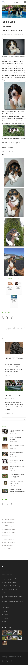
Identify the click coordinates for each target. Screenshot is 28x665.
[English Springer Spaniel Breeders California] (20, 632)
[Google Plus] (11, 317)
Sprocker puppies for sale (10, 579)
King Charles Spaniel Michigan (16, 438)
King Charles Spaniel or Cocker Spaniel (13, 586)
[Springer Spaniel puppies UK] (14, 638)
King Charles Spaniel (8, 545)
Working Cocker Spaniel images (16, 453)
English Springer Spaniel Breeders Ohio (14, 396)
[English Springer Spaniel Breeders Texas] (4, 638)
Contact (6, 614)
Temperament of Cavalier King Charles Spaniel (12, 597)
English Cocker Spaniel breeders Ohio (14, 358)
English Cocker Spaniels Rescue (17, 467)
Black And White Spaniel (9, 549)
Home (5, 611)
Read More (8, 376)
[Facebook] (3, 317)
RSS (5, 621)
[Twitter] (7, 317)
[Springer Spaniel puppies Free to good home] (4, 643)
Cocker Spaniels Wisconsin (10, 593)
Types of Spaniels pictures (10, 589)
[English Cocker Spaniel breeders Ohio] (14, 348)
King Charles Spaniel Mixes (17, 460)
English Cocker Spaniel (9, 526)
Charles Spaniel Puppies (18, 34)
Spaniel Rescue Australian (10, 582)
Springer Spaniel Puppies (10, 535)
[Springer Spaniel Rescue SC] (9, 638)
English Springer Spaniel (9, 529)
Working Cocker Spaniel (9, 542)
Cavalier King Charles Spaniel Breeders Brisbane (17, 490)
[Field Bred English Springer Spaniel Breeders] (14, 632)
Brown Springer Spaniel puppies (16, 431)
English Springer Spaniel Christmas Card (13, 601)
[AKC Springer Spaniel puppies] (20, 638)
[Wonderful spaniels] (11, 2)
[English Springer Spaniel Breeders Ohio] (14, 385)
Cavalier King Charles (9, 539)
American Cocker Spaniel (9, 532)
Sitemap (6, 618)
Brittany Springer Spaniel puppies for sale (17, 475)
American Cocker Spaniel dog (17, 446)
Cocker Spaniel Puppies (9, 516)
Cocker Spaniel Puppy (9, 522)
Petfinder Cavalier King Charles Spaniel (16, 482)
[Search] (24, 419)
